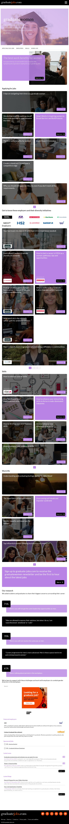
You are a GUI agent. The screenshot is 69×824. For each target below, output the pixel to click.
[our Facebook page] (47, 813)
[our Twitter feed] (43, 813)
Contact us (15, 819)
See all (60, 771)
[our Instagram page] (52, 813)
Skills (27, 48)
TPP (5, 723)
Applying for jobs (8, 48)
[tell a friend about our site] (61, 813)
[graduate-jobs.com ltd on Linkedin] (56, 813)
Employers (19, 48)
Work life (34, 48)
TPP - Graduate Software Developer (15, 748)
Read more (38, 78)
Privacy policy (23, 819)
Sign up (59, 582)
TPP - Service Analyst (11, 744)
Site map (3, 819)
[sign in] (65, 813)
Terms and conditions (33, 819)
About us (9, 819)
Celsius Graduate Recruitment (13, 732)
